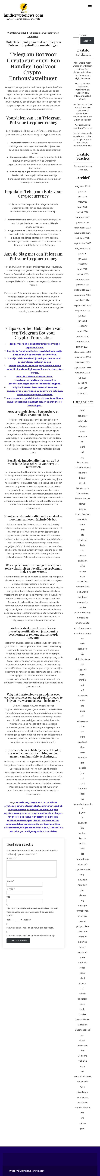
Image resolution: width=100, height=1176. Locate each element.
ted (82, 988)
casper (82, 555)
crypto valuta (82, 622)
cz (82, 638)
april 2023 (83, 393)
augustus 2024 (82, 310)
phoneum (83, 931)
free (82, 752)
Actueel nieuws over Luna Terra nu (82, 126)
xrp (82, 1117)
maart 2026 (83, 212)
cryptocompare (82, 628)
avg (82, 457)
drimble (82, 679)
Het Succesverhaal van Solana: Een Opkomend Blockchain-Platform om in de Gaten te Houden (82, 112)
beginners (36, 802)
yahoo (82, 1123)
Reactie (11, 858)
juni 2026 (82, 196)
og (82, 900)
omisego (82, 905)
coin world (82, 591)
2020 (82, 410)
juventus (82, 822)
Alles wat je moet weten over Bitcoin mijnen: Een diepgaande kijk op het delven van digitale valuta (82, 70)
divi (82, 664)
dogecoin (82, 669)
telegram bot (11, 827)
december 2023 (82, 352)
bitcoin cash (82, 488)
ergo (82, 710)
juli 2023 (82, 377)
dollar (82, 674)
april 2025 (82, 269)
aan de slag (22, 802)
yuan (82, 1128)
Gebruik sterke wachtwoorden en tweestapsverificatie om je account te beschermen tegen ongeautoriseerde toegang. (35, 380)
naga (82, 874)
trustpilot (82, 1024)
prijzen (57, 824)
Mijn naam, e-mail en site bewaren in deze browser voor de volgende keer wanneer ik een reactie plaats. (32, 912)
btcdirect (82, 540)
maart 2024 (82, 336)
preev (82, 947)
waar (82, 1066)
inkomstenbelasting (82, 806)
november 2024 (82, 295)
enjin (82, 700)
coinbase (82, 597)
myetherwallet (82, 869)
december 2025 (82, 227)
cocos (82, 571)
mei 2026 (82, 201)
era (82, 705)
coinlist (82, 607)
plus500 (83, 936)
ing (82, 799)
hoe (83, 773)
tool (46, 827)
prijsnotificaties (43, 824)
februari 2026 (82, 217)
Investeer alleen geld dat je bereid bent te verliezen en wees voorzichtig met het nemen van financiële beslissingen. (35, 402)
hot (82, 778)
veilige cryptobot (34, 831)
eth (82, 716)
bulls (82, 545)
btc (82, 534)
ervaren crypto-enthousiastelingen (42, 813)
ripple (83, 972)
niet (83, 890)
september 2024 (82, 305)
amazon (82, 436)
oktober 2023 (82, 362)
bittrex (82, 509)
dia (82, 654)
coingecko (82, 602)
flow (82, 747)
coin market (82, 586)
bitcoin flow (82, 493)
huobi (82, 783)
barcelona (82, 462)
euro (82, 736)
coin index (82, 581)
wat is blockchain (82, 1076)
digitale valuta (82, 659)
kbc (83, 828)
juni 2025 (82, 258)
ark (82, 452)
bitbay (82, 477)
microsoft (82, 864)
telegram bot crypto (31, 827)
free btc (82, 757)
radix (82, 957)
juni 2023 (82, 383)
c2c (82, 550)
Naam (10, 881)
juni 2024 (82, 320)
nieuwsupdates (50, 820)
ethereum (82, 721)
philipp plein (82, 926)
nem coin (82, 884)
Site (8, 896)
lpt (82, 853)
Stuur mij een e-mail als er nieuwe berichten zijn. (31, 935)
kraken (82, 833)
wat (83, 1071)
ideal (82, 793)
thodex (82, 1014)
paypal (82, 921)
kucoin (82, 838)
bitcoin (36, 32)
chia (82, 566)
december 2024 (82, 289)
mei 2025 (82, 264)
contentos (82, 617)
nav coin (82, 879)
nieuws (36, 820)
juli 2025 (82, 253)
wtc (83, 1112)
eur (82, 731)
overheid (82, 916)
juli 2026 (82, 191)
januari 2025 (82, 284)
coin (82, 576)
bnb (82, 529)
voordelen (51, 831)
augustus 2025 (82, 248)
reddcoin (82, 962)
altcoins (83, 426)
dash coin (82, 648)
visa (83, 1050)
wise (82, 1086)
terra (82, 1004)
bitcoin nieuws (82, 498)
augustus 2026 (82, 186)
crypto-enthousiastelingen (42, 809)
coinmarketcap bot (51, 805)
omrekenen (83, 910)
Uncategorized (82, 1029)
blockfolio (82, 519)
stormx (82, 983)
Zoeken (83, 35)
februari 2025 (82, 279)
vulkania (82, 1061)
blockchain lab (82, 514)
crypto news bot (17, 809)
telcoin (82, 993)
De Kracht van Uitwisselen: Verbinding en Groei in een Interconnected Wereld (82, 91)
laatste (82, 843)
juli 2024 (83, 315)
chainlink (82, 560)
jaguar (82, 812)
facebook (83, 742)
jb (82, 817)
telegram (32, 36)
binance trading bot (28, 805)
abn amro (82, 415)
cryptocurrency (50, 32)
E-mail (11, 888)
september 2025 (82, 243)
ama (82, 431)
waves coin (82, 1081)
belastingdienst (82, 467)
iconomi (83, 788)
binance (82, 472)
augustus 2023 (82, 372)
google (82, 767)
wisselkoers (82, 1092)
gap (82, 762)
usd (82, 1035)
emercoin (83, 695)
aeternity (82, 421)
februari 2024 (82, 341)
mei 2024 (82, 326)
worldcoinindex (82, 1107)
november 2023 (82, 357)
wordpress (82, 1097)
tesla (82, 1009)
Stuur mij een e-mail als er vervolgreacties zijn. (30, 927)
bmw (82, 524)
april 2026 (82, 207)
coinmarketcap (82, 612)
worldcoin (82, 1102)
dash (82, 643)
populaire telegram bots (19, 824)
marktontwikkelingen (19, 820)
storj (82, 978)
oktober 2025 (82, 238)
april (82, 446)
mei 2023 (82, 388)
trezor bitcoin (82, 1019)
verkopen (83, 1045)
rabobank (82, 952)
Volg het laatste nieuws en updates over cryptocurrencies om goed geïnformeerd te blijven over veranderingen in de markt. (35, 391)
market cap (82, 859)
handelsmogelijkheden (45, 816)
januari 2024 (82, 346)
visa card (82, 1055)
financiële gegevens (19, 816)
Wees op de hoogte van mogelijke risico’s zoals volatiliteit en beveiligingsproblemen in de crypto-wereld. (35, 369)
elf (82, 690)
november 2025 (82, 232)
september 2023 (82, 367)
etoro (82, 726)
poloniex (82, 941)
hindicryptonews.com (23, 15)
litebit (82, 848)
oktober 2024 (82, 300)
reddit (82, 967)
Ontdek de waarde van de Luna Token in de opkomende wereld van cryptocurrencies (82, 139)
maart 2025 (83, 274)
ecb (82, 685)
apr (82, 441)
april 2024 (82, 331)
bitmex (82, 503)
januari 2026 (82, 222)
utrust (82, 1040)
